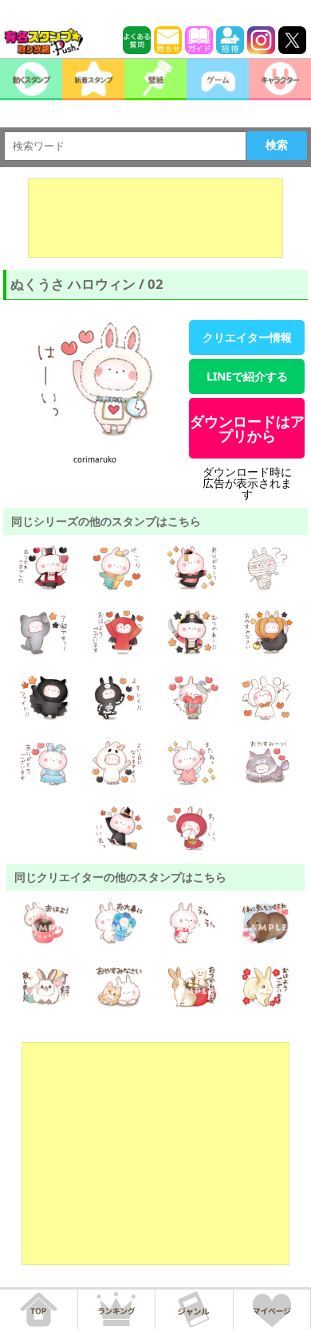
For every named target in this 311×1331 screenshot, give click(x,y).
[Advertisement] (155, 218)
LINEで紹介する (247, 376)
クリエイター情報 (247, 337)
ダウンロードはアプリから (247, 428)
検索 (277, 145)
